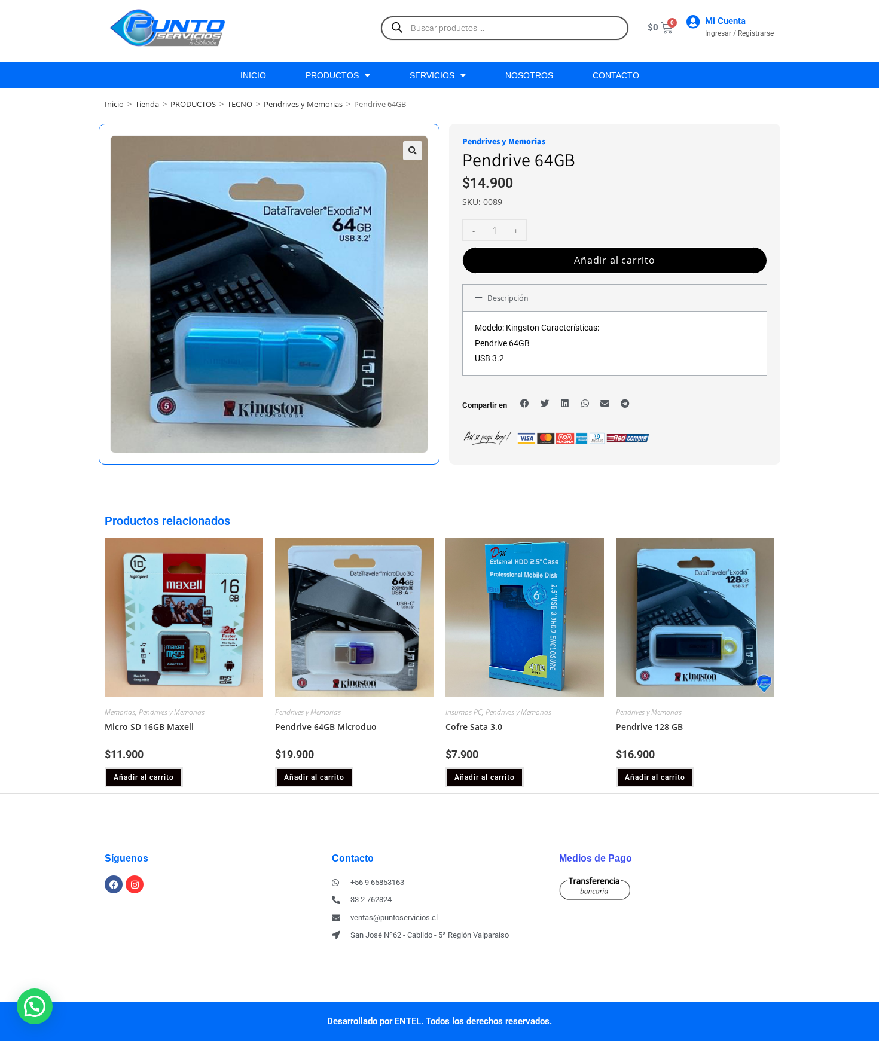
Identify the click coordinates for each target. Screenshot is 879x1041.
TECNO (239, 104)
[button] (412, 150)
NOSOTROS (529, 75)
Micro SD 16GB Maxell (149, 726)
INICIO (253, 75)
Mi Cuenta (725, 21)
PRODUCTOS (332, 75)
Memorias (120, 712)
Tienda (147, 104)
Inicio (114, 104)
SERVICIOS (432, 75)
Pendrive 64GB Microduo (326, 726)
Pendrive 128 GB (649, 726)
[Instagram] (135, 884)
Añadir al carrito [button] (144, 777)
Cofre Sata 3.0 (473, 726)
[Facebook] (114, 884)
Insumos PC (463, 712)
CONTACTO (616, 75)
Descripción (508, 297)
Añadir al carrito (614, 260)
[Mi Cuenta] (693, 22)
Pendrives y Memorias (303, 104)
